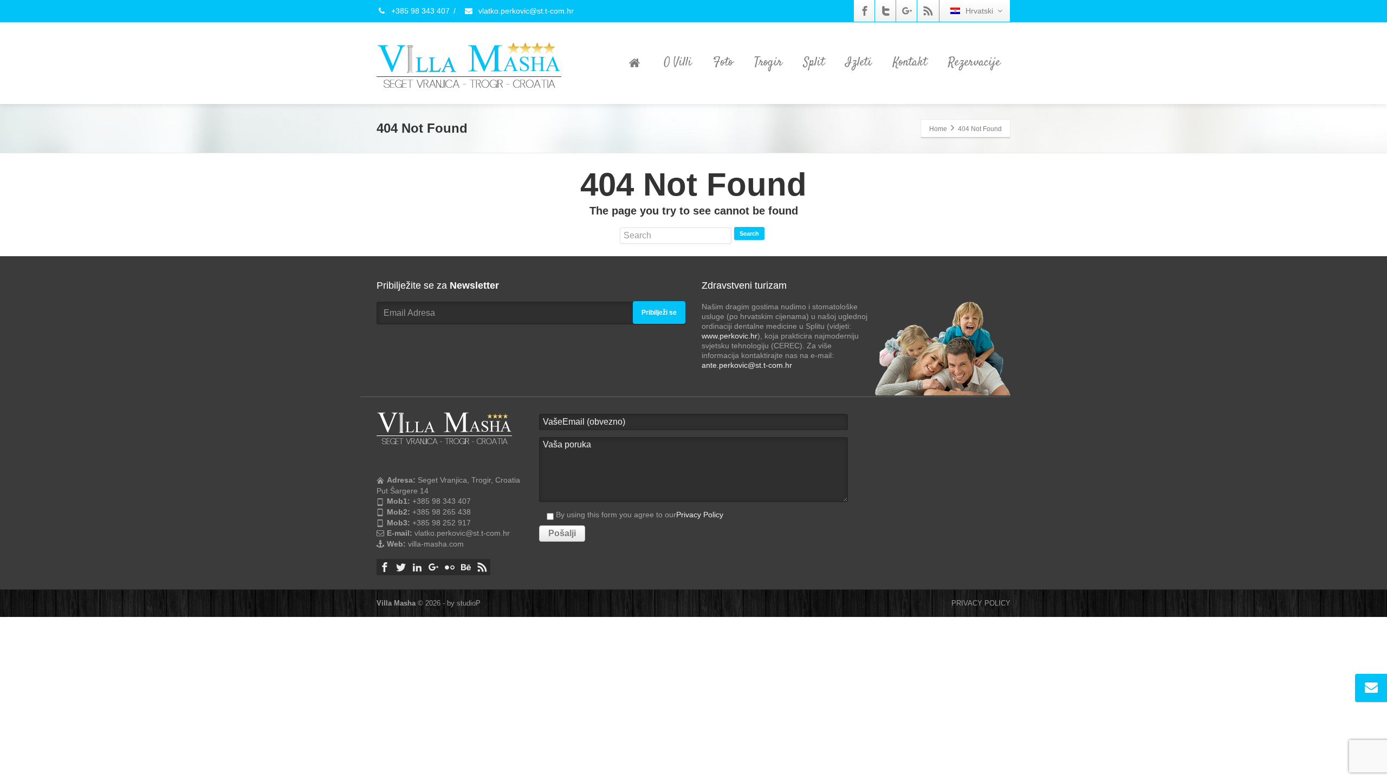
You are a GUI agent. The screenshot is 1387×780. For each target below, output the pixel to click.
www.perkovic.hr (729, 336)
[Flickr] (450, 567)
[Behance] (466, 567)
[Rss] (928, 11)
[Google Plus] (907, 11)
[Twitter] (886, 11)
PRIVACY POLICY (980, 603)
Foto (723, 62)
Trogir (768, 62)
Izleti (859, 62)
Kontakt (910, 62)
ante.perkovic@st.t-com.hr (747, 365)
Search (749, 233)
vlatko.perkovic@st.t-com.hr (525, 10)
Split (814, 62)
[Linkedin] (417, 567)
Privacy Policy (699, 514)
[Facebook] (865, 11)
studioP (469, 603)
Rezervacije (974, 62)
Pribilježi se (659, 312)
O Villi (678, 62)
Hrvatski (979, 10)
